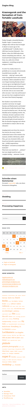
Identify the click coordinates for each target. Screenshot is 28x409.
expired (9, 314)
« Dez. (7, 252)
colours (23, 306)
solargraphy (20, 351)
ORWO (22, 337)
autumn (19, 295)
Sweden (13, 357)
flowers (10, 316)
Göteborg (10, 318)
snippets (12, 351)
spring (4, 353)
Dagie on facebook (9, 262)
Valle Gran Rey (14, 359)
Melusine (9, 335)
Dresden (8, 308)
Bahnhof (23, 295)
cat (11, 306)
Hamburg (16, 319)
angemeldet (12, 183)
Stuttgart (11, 353)
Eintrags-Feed (8, 393)
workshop (6, 364)
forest (14, 316)
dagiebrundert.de (7, 277)
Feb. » (21, 252)
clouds (17, 306)
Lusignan (4, 335)
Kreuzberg (15, 326)
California (5, 306)
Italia (4, 324)
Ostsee (4, 340)
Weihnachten (19, 359)
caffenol (13, 304)
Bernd (10, 301)
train (23, 357)
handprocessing (6, 321)
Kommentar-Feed (9, 396)
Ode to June (15, 338)
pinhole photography (10, 346)
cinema (13, 306)
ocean (23, 335)
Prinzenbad (4, 349)
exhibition (16, 311)
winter (14, 362)
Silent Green (5, 351)
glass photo (23, 316)
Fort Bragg (18, 316)
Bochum (21, 301)
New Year (14, 335)
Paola (8, 340)
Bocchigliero (15, 301)
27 (7, 249)
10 (20, 239)
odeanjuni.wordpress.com (10, 286)
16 (17, 243)
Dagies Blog (8, 5)
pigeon (19, 340)
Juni (7, 324)
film (13, 314)
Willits (10, 362)
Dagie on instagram (10, 264)
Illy (22, 321)
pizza (23, 346)
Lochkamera (8, 332)
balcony (4, 298)
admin (6, 168)
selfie (23, 349)
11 (24, 239)
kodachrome (6, 326)
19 (4, 246)
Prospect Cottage (11, 349)
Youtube (18, 365)
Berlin (5, 301)
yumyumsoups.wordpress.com (11, 284)
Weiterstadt (4, 362)
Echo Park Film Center (19, 308)
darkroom (4, 308)
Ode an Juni (6, 338)
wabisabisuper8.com (8, 279)
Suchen (4, 374)
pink (20, 346)
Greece (6, 318)
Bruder (4, 304)
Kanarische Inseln (13, 324)
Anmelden (7, 391)
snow (15, 351)
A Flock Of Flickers (11, 295)
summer (16, 353)
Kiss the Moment (21, 324)
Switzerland (19, 357)
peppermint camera (13, 340)
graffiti (3, 318)
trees (9, 359)
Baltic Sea (11, 298)
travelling (4, 359)
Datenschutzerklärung (15, 404)
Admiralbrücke (4, 295)
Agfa (16, 295)
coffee (20, 306)
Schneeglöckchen (18, 349)
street (7, 353)
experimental (5, 314)
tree (7, 359)
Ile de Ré (19, 321)
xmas (13, 365)
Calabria (18, 304)
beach (17, 298)
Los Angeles (19, 332)
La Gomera (6, 329)
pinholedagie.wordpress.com (11, 282)
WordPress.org (8, 398)
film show (18, 314)
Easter (12, 308)
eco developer (7, 311)
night (18, 335)
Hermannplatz (14, 321)
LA (20, 326)
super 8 (6, 356)
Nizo (20, 335)
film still (5, 316)
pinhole (6, 343)
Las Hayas (13, 329)
